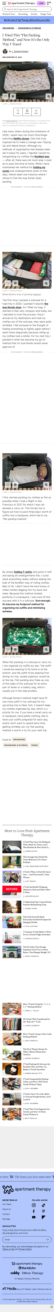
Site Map (6, 1218)
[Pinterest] (43, 1211)
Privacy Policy (25, 1249)
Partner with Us (45, 1289)
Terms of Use (8, 1249)
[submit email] (47, 1239)
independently (11, 121)
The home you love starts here (29, 1177)
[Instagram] (34, 1205)
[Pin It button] (13, 96)
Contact (6, 1214)
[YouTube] (34, 1217)
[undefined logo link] (21, 3)
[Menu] (4, 3)
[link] (37, 845)
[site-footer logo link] (9, 1288)
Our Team (6, 1204)
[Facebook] (34, 1211)
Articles (34, 13)
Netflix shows (21, 138)
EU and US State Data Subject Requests (33, 1300)
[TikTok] (43, 1205)
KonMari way (41, 156)
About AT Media (23, 1289)
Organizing (8, 28)
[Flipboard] (43, 1217)
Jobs (34, 1289)
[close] (51, 1307)
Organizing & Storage (29, 28)
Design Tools (45, 13)
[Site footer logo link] (27, 1189)
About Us (6, 1209)
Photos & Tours (8, 13)
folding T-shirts (23, 571)
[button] (49, 96)
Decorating (23, 13)
